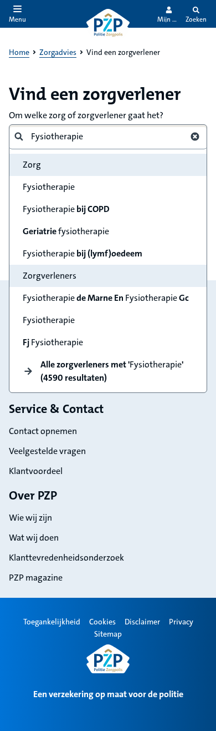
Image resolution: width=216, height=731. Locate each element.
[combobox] (103, 136)
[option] (108, 187)
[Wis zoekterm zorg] (195, 136)
